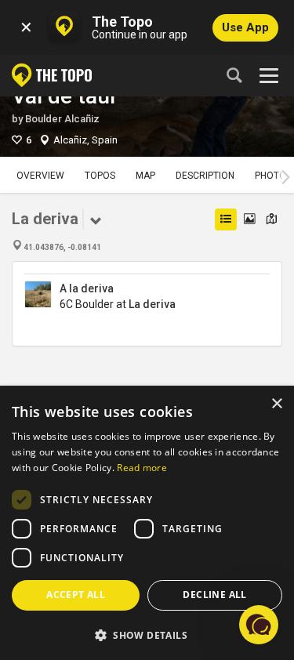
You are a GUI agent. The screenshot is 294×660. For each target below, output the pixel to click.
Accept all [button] (75, 594)
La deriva (152, 304)
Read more (142, 467)
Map (145, 175)
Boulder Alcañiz (62, 119)
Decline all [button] (214, 594)
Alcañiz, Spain (85, 140)
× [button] (276, 404)
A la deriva (87, 288)
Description (205, 175)
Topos (100, 175)
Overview (40, 175)
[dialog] (147, 523)
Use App (245, 27)
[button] (147, 634)
